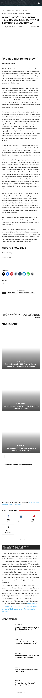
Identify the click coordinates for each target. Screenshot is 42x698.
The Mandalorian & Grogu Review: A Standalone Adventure (21, 449)
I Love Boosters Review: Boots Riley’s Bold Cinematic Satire (21, 407)
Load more (20, 692)
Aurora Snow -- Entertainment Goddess (18, 10)
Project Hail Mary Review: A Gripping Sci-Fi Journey (25, 684)
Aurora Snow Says (12, 292)
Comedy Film (20, 403)
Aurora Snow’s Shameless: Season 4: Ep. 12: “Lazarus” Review (31, 315)
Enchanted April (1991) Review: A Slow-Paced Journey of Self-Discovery (21, 365)
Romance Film (19, 667)
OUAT (32, 292)
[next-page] (6, 456)
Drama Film (21, 361)
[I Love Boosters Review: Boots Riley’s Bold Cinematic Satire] (21, 390)
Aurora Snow (11, 26)
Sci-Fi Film (20, 445)
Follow (21, 515)
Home (4, 10)
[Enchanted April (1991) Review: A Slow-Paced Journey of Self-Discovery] (21, 348)
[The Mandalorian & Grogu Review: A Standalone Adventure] (21, 432)
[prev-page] (3, 456)
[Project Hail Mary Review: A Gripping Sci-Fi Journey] (7, 683)
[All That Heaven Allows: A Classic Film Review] (7, 669)
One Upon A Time (24, 292)
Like (8, 515)
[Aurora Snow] (3, 26)
